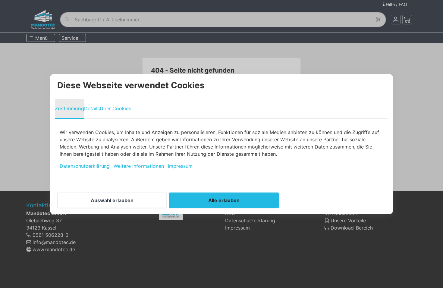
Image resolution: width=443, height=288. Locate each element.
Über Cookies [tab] (115, 108)
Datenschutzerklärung (85, 166)
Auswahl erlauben (112, 200)
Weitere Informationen (139, 166)
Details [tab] (92, 108)
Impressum (180, 166)
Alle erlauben (224, 200)
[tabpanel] (221, 149)
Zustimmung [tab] (69, 108)
